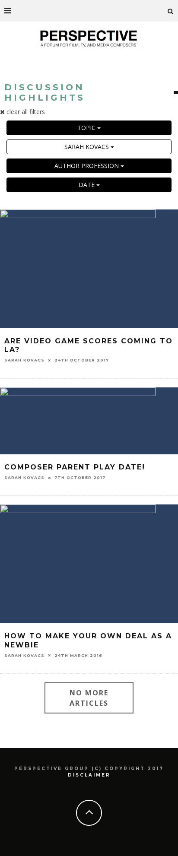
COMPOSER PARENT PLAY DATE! (74, 467)
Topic (87, 128)
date (87, 185)
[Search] (171, 11)
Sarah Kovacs (87, 147)
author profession (87, 166)
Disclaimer (89, 775)
